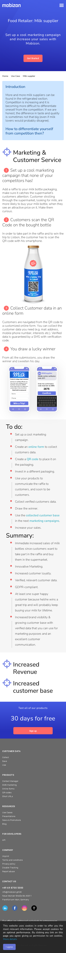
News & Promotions (11, 820)
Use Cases (7, 812)
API (4, 840)
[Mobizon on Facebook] (14, 908)
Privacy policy (8, 864)
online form (36, 447)
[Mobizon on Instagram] (24, 908)
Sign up (33, 731)
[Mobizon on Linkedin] (5, 908)
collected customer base (43, 515)
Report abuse (8, 871)
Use (4, 765)
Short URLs (7, 796)
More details (10, 939)
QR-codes (7, 792)
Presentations (9, 816)
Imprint (5, 856)
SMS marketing (9, 785)
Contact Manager (10, 781)
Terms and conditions (12, 860)
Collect (5, 757)
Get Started (33, 58)
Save (4, 761)
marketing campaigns (44, 521)
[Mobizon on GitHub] (34, 908)
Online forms (8, 789)
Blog (4, 824)
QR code (32, 459)
